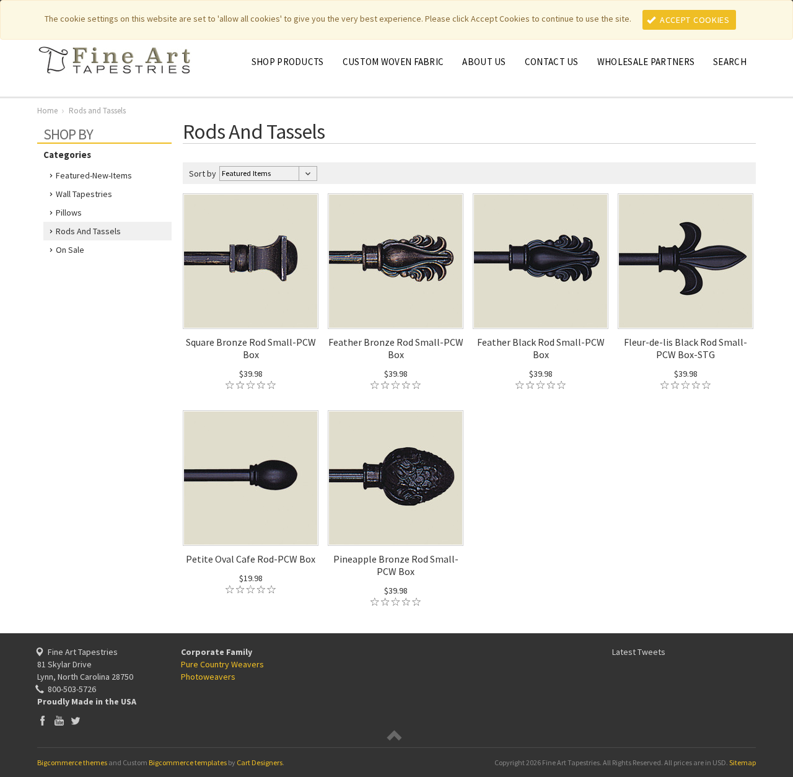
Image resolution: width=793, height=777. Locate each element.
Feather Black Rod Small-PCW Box (541, 348)
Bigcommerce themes (72, 762)
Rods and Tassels (88, 231)
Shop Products (288, 62)
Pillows (69, 212)
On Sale (70, 249)
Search (730, 62)
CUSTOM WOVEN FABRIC (393, 62)
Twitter (76, 720)
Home (47, 110)
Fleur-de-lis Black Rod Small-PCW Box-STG (685, 348)
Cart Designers (260, 762)
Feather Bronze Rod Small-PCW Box (395, 348)
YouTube (59, 720)
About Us (484, 62)
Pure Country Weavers (222, 664)
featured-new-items (94, 175)
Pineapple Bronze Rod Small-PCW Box (395, 565)
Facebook (42, 720)
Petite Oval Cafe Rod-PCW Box (250, 559)
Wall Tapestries (84, 194)
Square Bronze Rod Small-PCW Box (251, 348)
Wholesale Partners (645, 62)
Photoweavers (208, 676)
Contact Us (552, 62)
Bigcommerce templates (188, 762)
